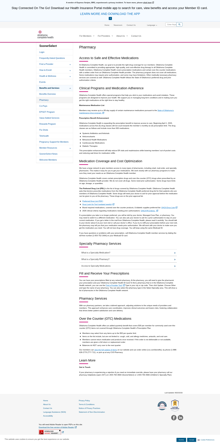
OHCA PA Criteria (150, 211)
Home (107, 25)
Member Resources (48, 148)
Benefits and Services (49, 88)
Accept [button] (191, 440)
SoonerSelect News (48, 154)
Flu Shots (43, 130)
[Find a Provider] (70, 64)
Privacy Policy (84, 401)
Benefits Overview (47, 94)
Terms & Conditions (86, 404)
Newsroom (118, 25)
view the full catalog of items (105, 350)
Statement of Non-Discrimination (92, 412)
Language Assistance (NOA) (54, 412)
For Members (85, 36)
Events (42, 82)
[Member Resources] (70, 147)
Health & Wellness (47, 76)
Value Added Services (49, 118)
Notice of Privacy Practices (89, 408)
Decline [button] (181, 440)
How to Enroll (45, 70)
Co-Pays (43, 106)
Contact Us (131, 25)
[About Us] (127, 36)
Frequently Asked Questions (52, 58)
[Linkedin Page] (179, 418)
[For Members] (93, 36)
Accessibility (48, 416)
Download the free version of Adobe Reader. (58, 427)
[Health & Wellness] (70, 76)
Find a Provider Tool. (115, 285)
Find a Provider (46, 64)
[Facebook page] (173, 418)
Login (41, 52)
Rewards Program (47, 124)
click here (148, 3)
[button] (206, 440)
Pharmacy (44, 100)
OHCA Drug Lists (169, 207)
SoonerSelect (48, 46)
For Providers (104, 36)
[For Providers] (112, 36)
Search (179, 24)
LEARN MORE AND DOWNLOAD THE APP (110, 14)
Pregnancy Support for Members (53, 142)
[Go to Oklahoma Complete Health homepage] (45, 34)
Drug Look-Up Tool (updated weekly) (98, 204)
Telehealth (44, 136)
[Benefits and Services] (70, 88)
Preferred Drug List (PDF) (92, 201)
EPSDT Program (47, 112)
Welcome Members (48, 160)
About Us (120, 36)
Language (151, 25)
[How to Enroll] (70, 70)
